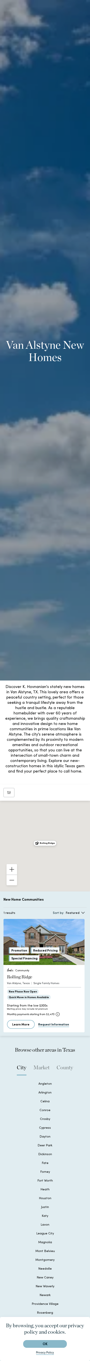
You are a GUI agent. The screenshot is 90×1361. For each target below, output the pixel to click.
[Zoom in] (12, 869)
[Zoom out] (12, 880)
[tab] (21, 1069)
